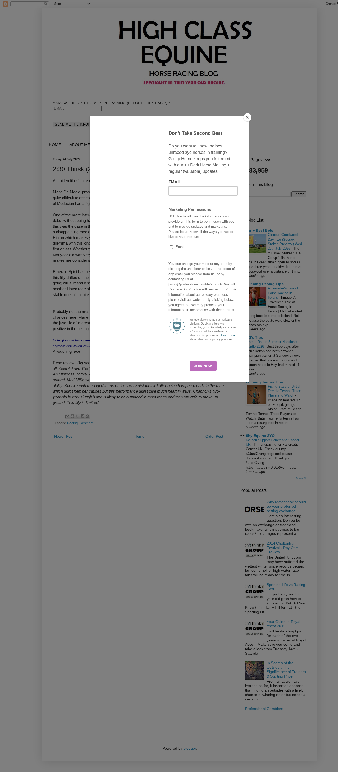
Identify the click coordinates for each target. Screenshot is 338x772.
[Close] (247, 117)
